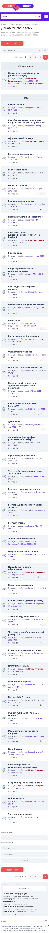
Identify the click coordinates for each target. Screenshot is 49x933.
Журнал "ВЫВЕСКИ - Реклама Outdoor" (23, 714)
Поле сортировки (7, 843)
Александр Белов (36, 141)
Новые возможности (35, 83)
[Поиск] (35, 16)
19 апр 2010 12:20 (17, 575)
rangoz (31, 220)
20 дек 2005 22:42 (17, 772)
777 (29, 718)
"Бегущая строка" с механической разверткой (26, 633)
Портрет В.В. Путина (19, 697)
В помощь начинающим (21, 201)
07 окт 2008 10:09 (17, 671)
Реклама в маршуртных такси (24, 489)
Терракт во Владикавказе (21, 538)
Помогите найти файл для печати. (26, 304)
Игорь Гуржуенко (36, 572)
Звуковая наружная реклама (23, 616)
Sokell (30, 510)
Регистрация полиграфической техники (25, 506)
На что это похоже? (18, 185)
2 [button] (40, 57)
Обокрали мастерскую (20, 351)
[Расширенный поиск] (38, 16)
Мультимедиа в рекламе (21, 455)
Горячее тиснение (17, 169)
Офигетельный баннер (20, 138)
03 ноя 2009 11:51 (15, 606)
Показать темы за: (8, 833)
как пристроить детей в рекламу (25, 600)
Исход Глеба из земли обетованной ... (20, 568)
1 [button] (35, 57)
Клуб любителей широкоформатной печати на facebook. (24, 235)
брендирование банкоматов (23, 336)
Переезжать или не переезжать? (25, 216)
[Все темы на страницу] (25, 57)
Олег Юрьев (33, 684)
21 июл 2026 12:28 (30, 81)
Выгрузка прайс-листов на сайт (25, 782)
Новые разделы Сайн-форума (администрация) (24, 74)
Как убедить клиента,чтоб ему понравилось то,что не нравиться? (26, 121)
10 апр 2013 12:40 (15, 144)
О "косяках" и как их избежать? (25, 367)
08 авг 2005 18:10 (17, 788)
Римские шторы (17, 104)
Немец (31, 157)
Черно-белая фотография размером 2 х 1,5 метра (21, 438)
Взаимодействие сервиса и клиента (22, 287)
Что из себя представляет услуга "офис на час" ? (25, 472)
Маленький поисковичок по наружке (23, 732)
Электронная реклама (20, 814)
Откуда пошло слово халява (23, 551)
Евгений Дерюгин (36, 604)
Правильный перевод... (20, 681)
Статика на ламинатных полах (24, 650)
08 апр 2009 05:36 (15, 655)
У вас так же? (15, 253)
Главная (4, 921)
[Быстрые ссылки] (46, 16)
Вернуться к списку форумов (13, 884)
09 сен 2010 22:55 (28, 544)
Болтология (14, 320)
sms (30, 256)
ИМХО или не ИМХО (19, 665)
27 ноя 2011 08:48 (28, 326)
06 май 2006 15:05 (16, 754)
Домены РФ (14, 421)
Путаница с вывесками (20, 585)
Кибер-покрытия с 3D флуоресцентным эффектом (23, 765)
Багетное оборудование (21, 154)
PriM (30, 308)
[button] (30, 57)
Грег (30, 554)
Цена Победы (15, 749)
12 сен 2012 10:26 (15, 242)
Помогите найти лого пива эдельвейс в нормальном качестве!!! (22, 385)
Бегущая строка (16, 522)
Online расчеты (16, 798)
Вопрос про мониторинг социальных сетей (21, 269)
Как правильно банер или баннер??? (22, 404)
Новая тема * (12, 43)
